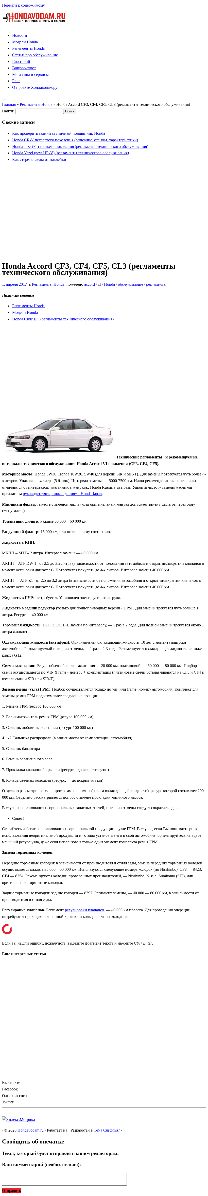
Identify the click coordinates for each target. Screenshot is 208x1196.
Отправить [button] (11, 1190)
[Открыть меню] (4, 99)
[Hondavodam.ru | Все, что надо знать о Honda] (33, 25)
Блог (16, 81)
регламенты (156, 284)
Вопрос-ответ (24, 68)
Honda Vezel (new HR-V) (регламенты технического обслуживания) (70, 153)
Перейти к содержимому (23, 5)
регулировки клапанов (84, 910)
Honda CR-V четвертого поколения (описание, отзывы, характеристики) (75, 140)
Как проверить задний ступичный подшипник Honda (58, 133)
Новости (19, 35)
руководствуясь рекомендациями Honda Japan (62, 493)
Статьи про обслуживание (35, 55)
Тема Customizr (107, 1130)
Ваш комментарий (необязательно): (41, 1164)
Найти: (8, 111)
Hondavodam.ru (31, 1130)
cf (100, 284)
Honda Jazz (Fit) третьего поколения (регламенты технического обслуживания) (80, 146)
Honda (110, 284)
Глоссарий (21, 61)
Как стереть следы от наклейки (39, 159)
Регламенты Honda (28, 48)
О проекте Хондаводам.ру (34, 87)
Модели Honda (25, 42)
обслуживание (131, 284)
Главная (9, 104)
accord (90, 284)
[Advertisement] (104, 215)
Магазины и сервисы (30, 74)
